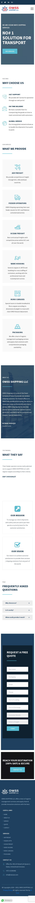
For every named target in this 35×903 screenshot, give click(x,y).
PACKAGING (7, 854)
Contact (6, 828)
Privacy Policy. (8, 890)
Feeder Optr (8, 841)
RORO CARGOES (8, 851)
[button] (32, 9)
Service (6, 821)
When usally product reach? (15, 617)
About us (7, 818)
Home (5, 814)
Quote (6, 824)
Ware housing (8, 847)
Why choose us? (11, 603)
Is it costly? (9, 610)
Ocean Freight (8, 844)
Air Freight (7, 837)
